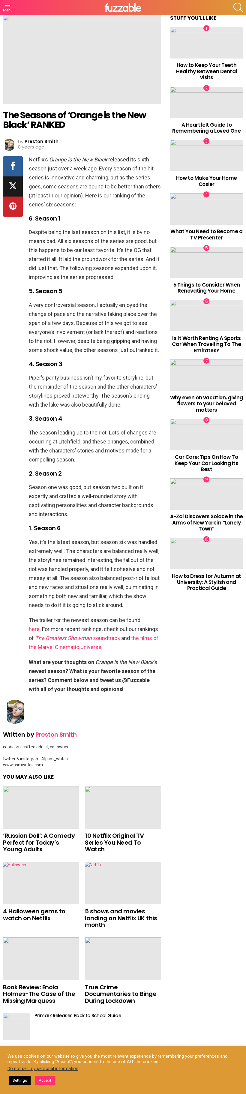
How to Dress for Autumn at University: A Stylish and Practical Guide (206, 582)
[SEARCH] (238, 7)
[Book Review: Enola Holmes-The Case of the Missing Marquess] (41, 958)
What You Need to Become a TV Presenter (206, 234)
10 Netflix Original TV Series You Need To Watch (114, 842)
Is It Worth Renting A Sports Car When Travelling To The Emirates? (206, 344)
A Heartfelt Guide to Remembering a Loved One (206, 127)
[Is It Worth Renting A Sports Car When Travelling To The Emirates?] (206, 315)
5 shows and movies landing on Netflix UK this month (121, 918)
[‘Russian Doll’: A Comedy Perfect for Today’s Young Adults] (41, 807)
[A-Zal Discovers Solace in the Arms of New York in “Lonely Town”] (206, 493)
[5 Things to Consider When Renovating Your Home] (206, 262)
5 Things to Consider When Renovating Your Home (206, 287)
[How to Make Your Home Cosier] (206, 155)
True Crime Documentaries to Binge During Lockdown (120, 994)
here (34, 629)
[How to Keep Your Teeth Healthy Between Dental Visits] (206, 42)
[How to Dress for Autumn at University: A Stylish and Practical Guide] (206, 553)
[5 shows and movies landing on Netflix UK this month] (123, 883)
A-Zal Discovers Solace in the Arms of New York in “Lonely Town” (206, 522)
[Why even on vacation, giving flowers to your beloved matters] (206, 375)
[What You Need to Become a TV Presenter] (206, 208)
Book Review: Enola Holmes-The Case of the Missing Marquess (39, 994)
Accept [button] (45, 1080)
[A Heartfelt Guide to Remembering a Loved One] (206, 102)
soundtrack (77, 638)
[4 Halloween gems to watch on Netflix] (41, 883)
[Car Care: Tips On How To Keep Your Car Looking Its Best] (206, 434)
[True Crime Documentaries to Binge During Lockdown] (123, 958)
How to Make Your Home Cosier (206, 181)
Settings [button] (20, 1080)
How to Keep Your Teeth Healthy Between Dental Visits (206, 71)
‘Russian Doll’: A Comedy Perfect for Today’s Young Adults (39, 842)
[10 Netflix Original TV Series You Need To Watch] (123, 807)
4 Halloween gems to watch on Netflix (34, 914)
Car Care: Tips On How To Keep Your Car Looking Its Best (206, 463)
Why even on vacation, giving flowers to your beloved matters (206, 403)
